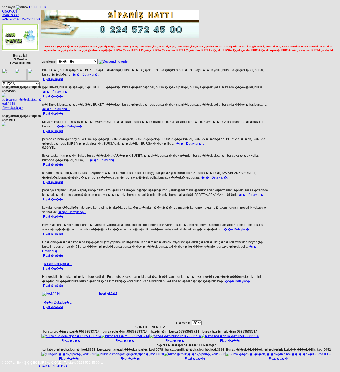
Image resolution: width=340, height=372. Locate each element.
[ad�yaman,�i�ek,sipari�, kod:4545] (22, 103)
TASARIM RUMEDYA (52, 366)
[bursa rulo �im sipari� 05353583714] (71, 336)
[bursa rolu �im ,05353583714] (125, 336)
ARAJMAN (9, 11)
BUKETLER (37, 7)
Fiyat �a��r (12, 107)
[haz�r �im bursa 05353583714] (175, 336)
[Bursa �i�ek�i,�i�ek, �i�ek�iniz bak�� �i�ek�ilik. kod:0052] (278, 354)
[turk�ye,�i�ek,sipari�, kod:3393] (68, 354)
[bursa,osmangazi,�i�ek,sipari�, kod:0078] (130, 354)
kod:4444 (108, 294)
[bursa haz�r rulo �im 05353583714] (230, 336)
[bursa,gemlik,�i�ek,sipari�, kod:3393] (194, 354)
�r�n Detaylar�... (86, 74)
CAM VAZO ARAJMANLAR (21, 19)
